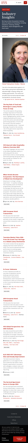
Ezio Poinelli (16, 135)
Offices (14, 420)
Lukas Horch (14, 227)
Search (19, 2)
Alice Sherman (19, 201)
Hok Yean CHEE (18, 286)
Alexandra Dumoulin (16, 398)
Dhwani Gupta (15, 164)
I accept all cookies (19, 439)
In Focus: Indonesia (10, 269)
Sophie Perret (10, 99)
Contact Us (14, 414)
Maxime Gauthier (20, 99)
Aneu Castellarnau (19, 133)
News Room (14, 423)
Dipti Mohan (7, 164)
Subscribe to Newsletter (14, 417)
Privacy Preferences (5, 439)
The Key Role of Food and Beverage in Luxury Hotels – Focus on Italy (13, 107)
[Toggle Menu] (25, 2)
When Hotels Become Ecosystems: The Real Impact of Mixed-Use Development (13, 177)
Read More (6, 137)
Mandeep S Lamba (19, 162)
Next (23, 35)
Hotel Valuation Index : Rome (13, 84)
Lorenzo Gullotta (16, 257)
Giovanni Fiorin (8, 135)
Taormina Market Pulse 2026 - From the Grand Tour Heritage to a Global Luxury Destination (14, 239)
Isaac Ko (13, 288)
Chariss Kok (7, 288)
